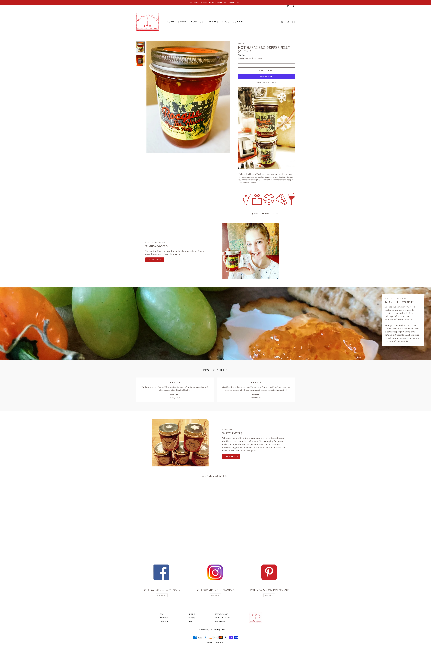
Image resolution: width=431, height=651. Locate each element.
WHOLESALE (220, 621)
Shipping (241, 58)
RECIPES (213, 21)
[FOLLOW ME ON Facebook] (161, 572)
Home (240, 44)
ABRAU (223, 630)
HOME (171, 21)
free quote (231, 456)
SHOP (182, 21)
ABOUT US (196, 21)
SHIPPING (191, 614)
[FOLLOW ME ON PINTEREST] (269, 572)
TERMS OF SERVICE (222, 618)
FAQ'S (190, 621)
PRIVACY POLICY (222, 614)
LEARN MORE (155, 260)
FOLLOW (161, 595)
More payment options (267, 82)
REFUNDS (191, 618)
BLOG (225, 21)
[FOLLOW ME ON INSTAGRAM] (215, 572)
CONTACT (239, 21)
